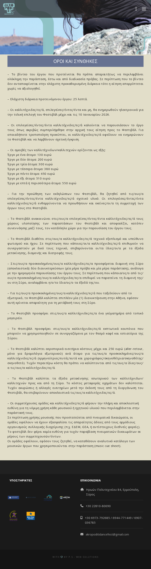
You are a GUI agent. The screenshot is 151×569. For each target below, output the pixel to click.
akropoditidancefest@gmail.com (107, 534)
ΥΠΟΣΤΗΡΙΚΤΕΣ (20, 480)
